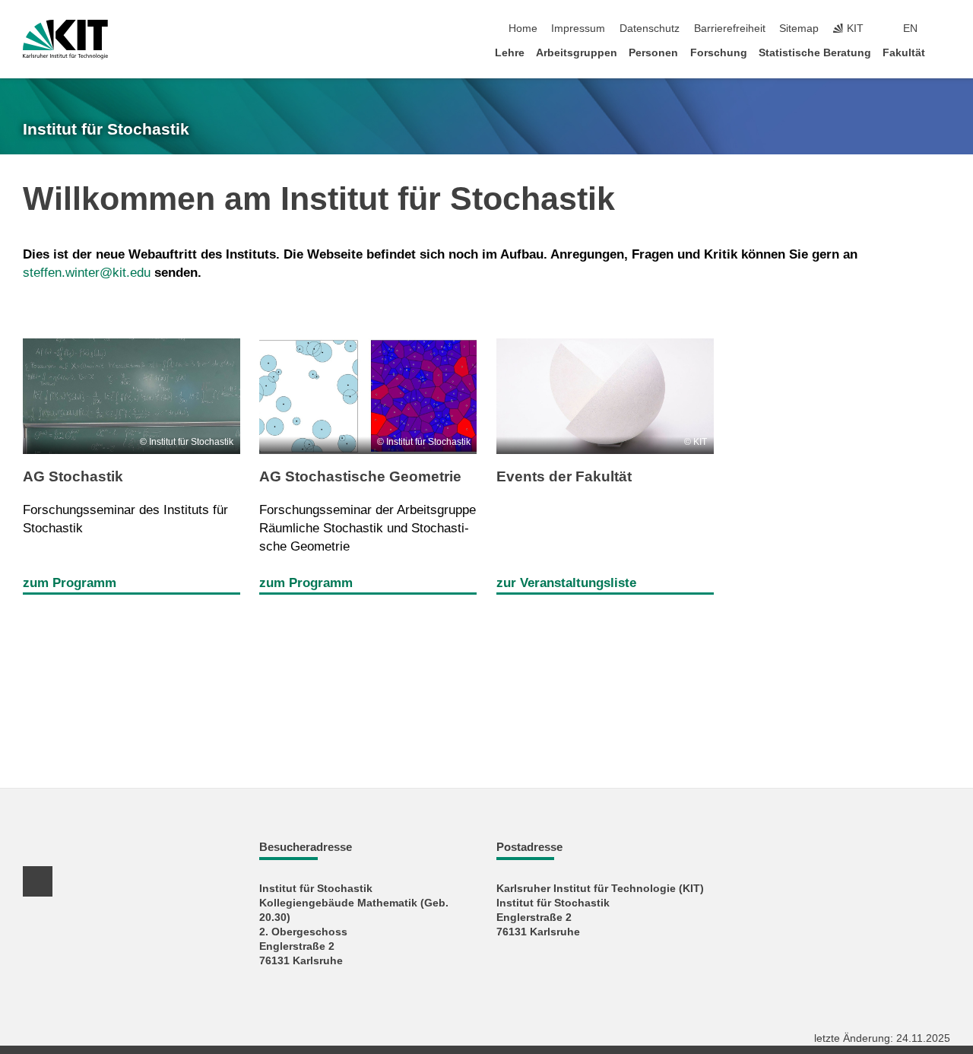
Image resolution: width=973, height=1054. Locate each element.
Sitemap (799, 28)
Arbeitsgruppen (576, 53)
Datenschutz (650, 28)
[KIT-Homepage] (65, 39)
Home (523, 28)
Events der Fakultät (564, 476)
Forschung (718, 53)
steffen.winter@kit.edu (87, 272)
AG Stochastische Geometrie (360, 476)
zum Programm (69, 583)
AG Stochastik (73, 476)
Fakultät (904, 53)
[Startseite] (945, 52)
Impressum (578, 28)
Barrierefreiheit (729, 28)
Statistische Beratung (815, 53)
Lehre (510, 53)
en (910, 28)
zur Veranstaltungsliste (566, 583)
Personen (653, 53)
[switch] (945, 29)
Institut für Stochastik (106, 129)
